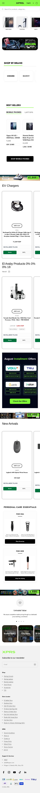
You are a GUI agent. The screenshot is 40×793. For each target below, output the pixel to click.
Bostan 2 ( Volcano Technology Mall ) (14, 723)
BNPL (24, 252)
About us (6, 736)
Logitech (17, 470)
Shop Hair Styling (20, 578)
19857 (5, 760)
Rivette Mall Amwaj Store (11, 717)
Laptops (29, 112)
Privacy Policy (8, 741)
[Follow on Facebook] (3, 772)
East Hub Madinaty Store (11, 714)
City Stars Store (8, 720)
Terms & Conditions (9, 733)
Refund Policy (7, 744)
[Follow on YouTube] (14, 772)
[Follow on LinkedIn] (25, 772)
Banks (10, 252)
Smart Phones (7, 685)
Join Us (6, 750)
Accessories (7, 687)
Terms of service (8, 747)
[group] (20, 177)
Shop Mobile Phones (20, 159)
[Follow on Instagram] (9, 772)
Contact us (7, 739)
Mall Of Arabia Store (9, 706)
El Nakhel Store (8, 700)
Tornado (17, 315)
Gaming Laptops (8, 679)
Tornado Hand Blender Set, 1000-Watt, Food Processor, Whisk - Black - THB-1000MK (17, 319)
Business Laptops (8, 682)
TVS (5, 690)
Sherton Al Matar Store (10, 712)
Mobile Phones (13, 112)
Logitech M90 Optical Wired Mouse (17, 472)
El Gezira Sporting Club (10, 709)
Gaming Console (8, 676)
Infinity (16, 230)
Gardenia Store (8, 703)
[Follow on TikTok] (19, 772)
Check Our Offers (20, 401)
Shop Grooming (20, 541)
